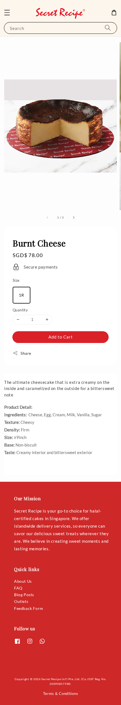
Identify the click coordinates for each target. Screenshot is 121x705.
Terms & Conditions (60, 693)
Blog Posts (24, 594)
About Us (23, 581)
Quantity (20, 310)
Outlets (21, 601)
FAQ (18, 588)
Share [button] (26, 353)
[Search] (108, 27)
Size (16, 280)
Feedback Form (28, 608)
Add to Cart (60, 336)
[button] (7, 12)
